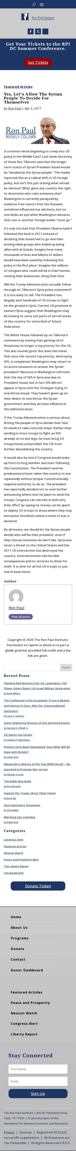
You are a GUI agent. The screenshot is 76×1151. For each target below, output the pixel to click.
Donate (17, 949)
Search (66, 667)
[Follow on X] (38, 31)
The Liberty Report (16, 866)
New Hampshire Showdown (22, 805)
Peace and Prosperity (30, 1002)
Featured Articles (18, 87)
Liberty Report (24, 1034)
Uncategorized (13, 873)
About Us (19, 927)
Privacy (9, 1132)
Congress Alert (13, 839)
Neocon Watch (13, 853)
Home (16, 917)
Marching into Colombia (19, 817)
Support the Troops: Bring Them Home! (30, 793)
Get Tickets (38, 62)
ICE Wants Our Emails (18, 735)
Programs (20, 938)
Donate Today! (38, 885)
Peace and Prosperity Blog (21, 859)
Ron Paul (14, 108)
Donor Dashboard (27, 970)
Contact (18, 959)
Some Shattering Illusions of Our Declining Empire (37, 723)
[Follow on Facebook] (31, 31)
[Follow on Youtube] (45, 31)
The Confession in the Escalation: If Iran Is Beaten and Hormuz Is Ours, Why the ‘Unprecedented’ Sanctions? (37, 706)
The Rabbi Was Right (17, 781)
